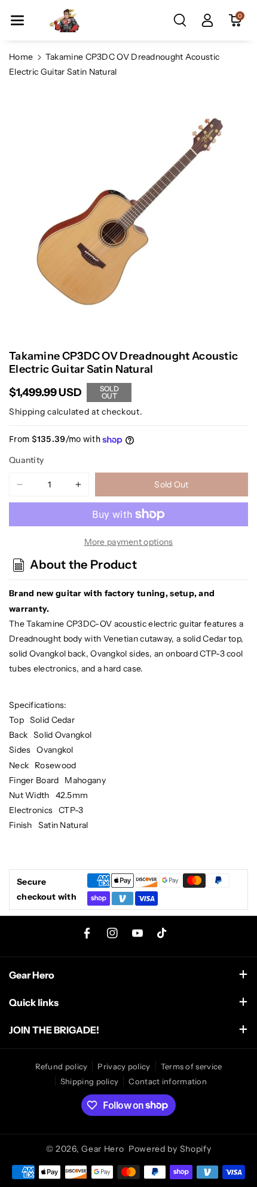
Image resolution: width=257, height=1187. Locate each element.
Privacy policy (123, 1066)
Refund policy (61, 1066)
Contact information (167, 1081)
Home (21, 56)
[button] (17, 20)
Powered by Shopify (170, 1148)
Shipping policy (89, 1081)
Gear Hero (102, 1148)
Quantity (26, 460)
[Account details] (207, 20)
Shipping (27, 411)
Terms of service (191, 1066)
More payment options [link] (128, 541)
